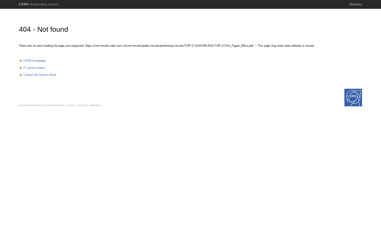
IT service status (34, 67)
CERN (38, 4)
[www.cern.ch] (353, 97)
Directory (355, 4)
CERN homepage (34, 60)
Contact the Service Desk (39, 74)
